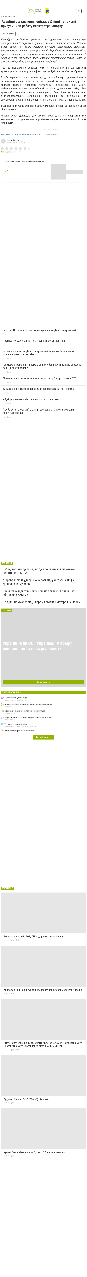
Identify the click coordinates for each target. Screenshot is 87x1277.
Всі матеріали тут (43, 682)
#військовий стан (7, 134)
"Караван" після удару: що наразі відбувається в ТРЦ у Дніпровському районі (38, 582)
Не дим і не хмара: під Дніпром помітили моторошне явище (42, 602)
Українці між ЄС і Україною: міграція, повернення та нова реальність (38, 646)
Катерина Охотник (13, 140)
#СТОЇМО (38, 134)
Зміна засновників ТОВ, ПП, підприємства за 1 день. (34, 936)
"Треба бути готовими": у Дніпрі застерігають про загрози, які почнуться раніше (38, 411)
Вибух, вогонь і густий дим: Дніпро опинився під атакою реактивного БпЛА (39, 571)
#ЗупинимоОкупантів (51, 134)
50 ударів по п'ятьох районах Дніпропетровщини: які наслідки (39, 388)
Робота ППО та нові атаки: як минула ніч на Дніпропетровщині (39, 330)
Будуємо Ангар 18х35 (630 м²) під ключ (26, 1099)
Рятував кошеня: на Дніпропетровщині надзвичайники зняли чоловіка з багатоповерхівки (38, 353)
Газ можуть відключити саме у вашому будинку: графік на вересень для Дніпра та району (42, 366)
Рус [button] (78, 11)
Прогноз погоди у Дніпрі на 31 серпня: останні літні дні (35, 340)
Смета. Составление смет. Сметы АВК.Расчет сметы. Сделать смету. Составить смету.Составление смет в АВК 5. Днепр (43, 1044)
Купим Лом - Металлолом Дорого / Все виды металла (35, 1152)
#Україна (25, 134)
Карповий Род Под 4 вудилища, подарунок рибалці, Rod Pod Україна (43, 989)
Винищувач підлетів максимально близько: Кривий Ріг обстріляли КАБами (38, 593)
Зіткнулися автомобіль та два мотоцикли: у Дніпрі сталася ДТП (39, 378)
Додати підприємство (43, 737)
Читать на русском (8, 33)
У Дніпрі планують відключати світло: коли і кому (32, 399)
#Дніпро (18, 134)
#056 (32, 134)
